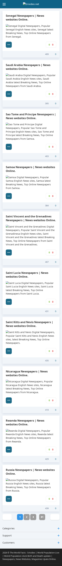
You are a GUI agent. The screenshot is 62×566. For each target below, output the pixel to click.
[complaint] (37, 54)
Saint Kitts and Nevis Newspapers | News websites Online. (29, 324)
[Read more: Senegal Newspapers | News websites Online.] (9, 45)
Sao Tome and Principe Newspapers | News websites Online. (31, 116)
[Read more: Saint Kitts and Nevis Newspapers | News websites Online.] (9, 351)
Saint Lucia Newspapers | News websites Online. (27, 274)
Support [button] (7, 535)
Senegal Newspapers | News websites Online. (25, 17)
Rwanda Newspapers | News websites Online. (25, 422)
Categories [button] (8, 528)
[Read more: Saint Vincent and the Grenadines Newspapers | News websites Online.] (9, 252)
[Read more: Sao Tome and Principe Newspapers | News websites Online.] (9, 147)
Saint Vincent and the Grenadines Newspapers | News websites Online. (31, 218)
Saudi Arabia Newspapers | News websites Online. (28, 67)
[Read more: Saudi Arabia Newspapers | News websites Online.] (9, 94)
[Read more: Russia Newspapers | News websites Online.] (9, 499)
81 (42, 517)
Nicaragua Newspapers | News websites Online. (27, 373)
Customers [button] (8, 542)
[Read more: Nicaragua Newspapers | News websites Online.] (9, 400)
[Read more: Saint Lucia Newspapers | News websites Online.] (9, 302)
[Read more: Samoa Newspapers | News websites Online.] (9, 196)
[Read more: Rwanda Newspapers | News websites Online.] (9, 450)
